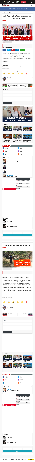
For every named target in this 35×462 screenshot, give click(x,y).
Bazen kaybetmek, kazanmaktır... (13, 161)
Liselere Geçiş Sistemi (6, 68)
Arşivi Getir (17, 235)
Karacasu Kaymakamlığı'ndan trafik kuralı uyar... (20, 8)
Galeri (24, 2)
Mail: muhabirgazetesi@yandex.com (12, 81)
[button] (31, 157)
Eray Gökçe (9, 160)
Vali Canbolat (5, 66)
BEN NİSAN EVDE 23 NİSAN (12, 176)
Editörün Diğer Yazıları (10, 78)
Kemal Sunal (9, 221)
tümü (31, 434)
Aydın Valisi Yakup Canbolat (25, 66)
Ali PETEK (8, 170)
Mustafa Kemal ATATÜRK (12, 226)
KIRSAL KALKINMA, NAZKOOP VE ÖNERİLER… (15, 171)
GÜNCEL (10, 12)
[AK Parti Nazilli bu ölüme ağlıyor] (17, 114)
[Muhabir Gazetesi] (6, 5)
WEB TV (24, 1)
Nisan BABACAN (10, 175)
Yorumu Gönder (7, 331)
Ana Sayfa (4, 12)
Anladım (30, 459)
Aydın (15, 22)
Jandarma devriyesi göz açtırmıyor (8, 297)
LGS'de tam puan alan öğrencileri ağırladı (14, 66)
